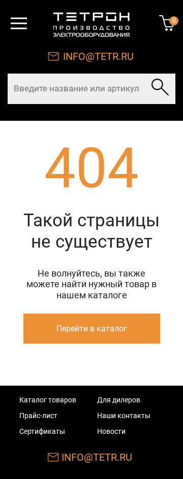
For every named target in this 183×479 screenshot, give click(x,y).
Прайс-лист (38, 416)
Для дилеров (118, 400)
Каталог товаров (47, 400)
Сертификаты (42, 431)
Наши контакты (123, 416)
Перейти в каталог (91, 328)
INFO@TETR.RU (98, 56)
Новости (111, 431)
